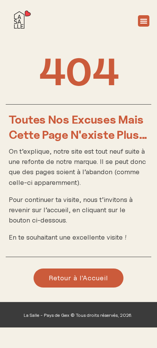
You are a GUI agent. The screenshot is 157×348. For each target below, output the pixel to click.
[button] (143, 21)
